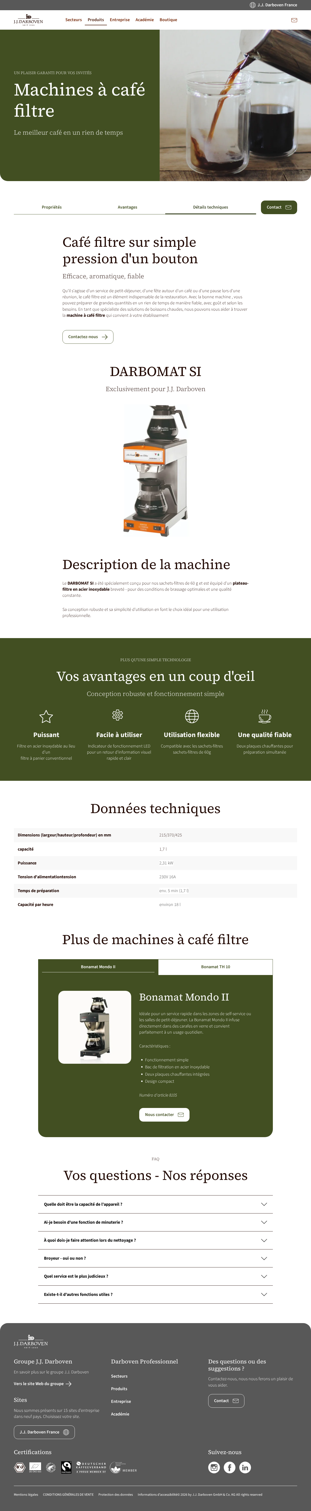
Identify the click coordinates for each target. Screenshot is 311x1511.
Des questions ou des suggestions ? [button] (237, 1365)
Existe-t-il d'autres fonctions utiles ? (78, 1294)
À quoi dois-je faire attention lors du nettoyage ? (90, 1240)
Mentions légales (26, 1494)
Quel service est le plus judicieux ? (76, 1276)
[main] (155, 676)
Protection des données (115, 1494)
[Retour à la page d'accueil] (28, 20)
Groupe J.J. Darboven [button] (43, 1361)
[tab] (98, 967)
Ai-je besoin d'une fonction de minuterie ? (83, 1222)
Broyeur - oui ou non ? (65, 1258)
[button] (73, 20)
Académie (120, 1414)
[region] (155, 870)
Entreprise (121, 1401)
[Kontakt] (294, 20)
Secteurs (119, 1376)
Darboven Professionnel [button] (144, 1361)
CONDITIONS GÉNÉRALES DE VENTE (68, 1494)
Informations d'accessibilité (157, 1494)
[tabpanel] (155, 1056)
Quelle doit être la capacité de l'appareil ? (83, 1204)
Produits (119, 1389)
